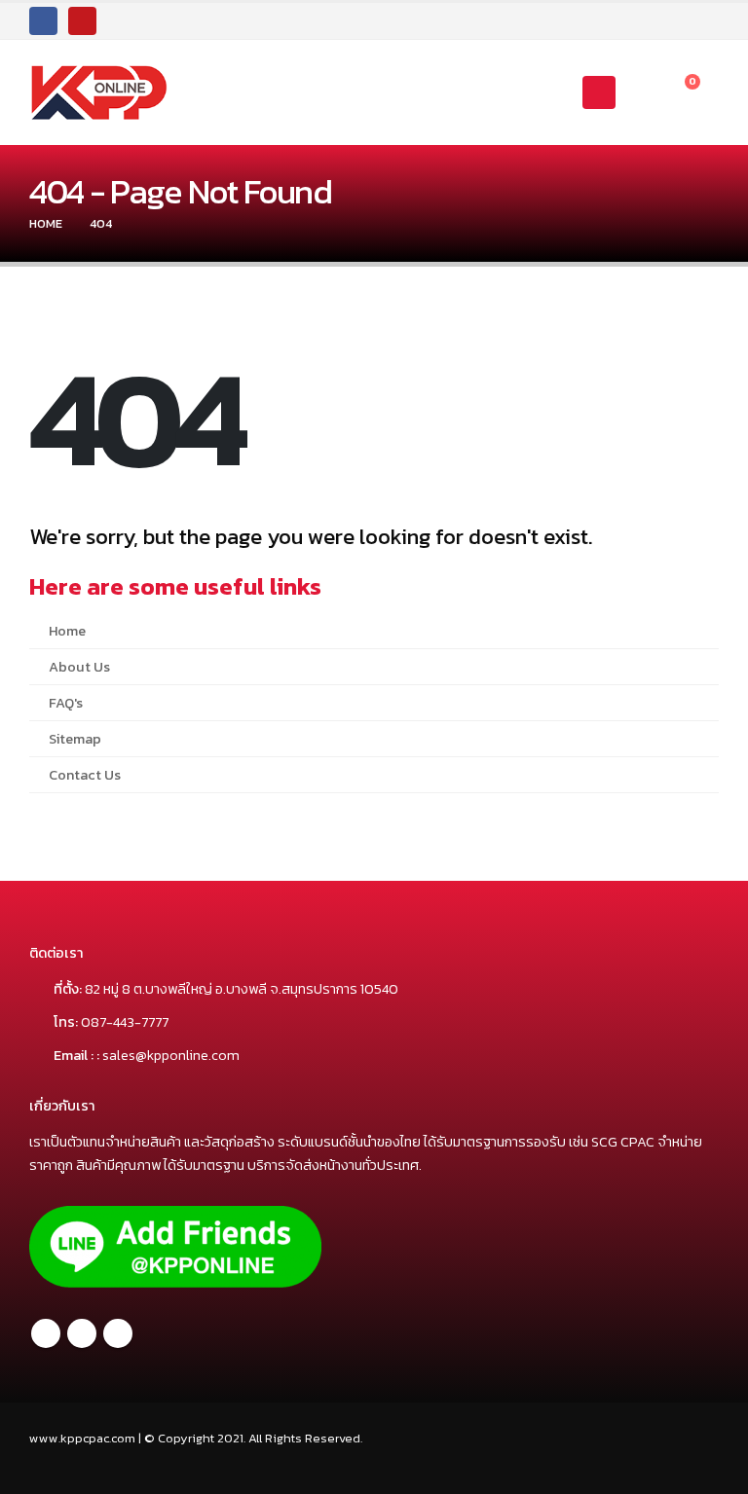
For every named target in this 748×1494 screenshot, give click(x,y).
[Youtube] (82, 21)
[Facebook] (43, 21)
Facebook (45, 1333)
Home (67, 630)
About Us (79, 666)
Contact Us (85, 774)
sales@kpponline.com (171, 1055)
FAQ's (66, 702)
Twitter (81, 1333)
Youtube (117, 1333)
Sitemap (75, 738)
